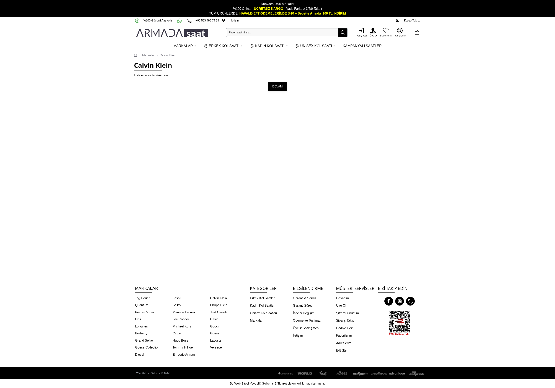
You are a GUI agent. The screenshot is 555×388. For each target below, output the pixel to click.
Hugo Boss (180, 340)
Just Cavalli (218, 312)
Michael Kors (182, 326)
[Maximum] (360, 373)
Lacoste (215, 340)
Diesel (139, 354)
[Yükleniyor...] (416, 32)
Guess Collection (147, 347)
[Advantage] (397, 373)
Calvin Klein (218, 298)
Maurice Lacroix (184, 312)
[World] (305, 373)
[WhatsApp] (180, 20)
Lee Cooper (181, 319)
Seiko (177, 305)
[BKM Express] (415, 373)
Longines (141, 326)
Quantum (141, 305)
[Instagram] (399, 301)
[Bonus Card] (286, 373)
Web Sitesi (241, 383)
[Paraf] (323, 373)
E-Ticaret (280, 383)
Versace (216, 347)
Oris (138, 319)
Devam (277, 86)
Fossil (177, 298)
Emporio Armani (184, 354)
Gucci (214, 326)
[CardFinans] (378, 373)
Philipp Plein (218, 305)
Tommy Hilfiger (183, 347)
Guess (215, 333)
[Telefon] (410, 301)
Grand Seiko (144, 340)
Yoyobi (254, 383)
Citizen (177, 333)
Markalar (148, 55)
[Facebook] (388, 301)
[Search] (342, 32)
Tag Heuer (142, 298)
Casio (214, 319)
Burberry (141, 333)
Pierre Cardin (144, 312)
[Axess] (342, 373)
